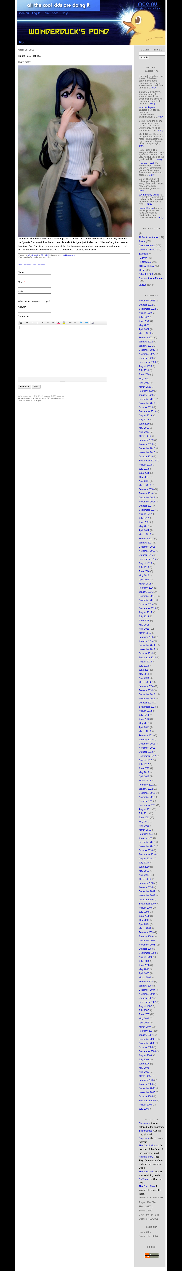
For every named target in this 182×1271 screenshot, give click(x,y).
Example (143, 253)
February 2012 (146, 784)
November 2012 (147, 747)
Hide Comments (24, 265)
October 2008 (146, 948)
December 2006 (147, 1039)
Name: (22, 272)
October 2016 (146, 555)
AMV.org (143, 1179)
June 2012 (144, 768)
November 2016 (147, 551)
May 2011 (144, 821)
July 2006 (144, 1059)
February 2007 (146, 1030)
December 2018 (147, 448)
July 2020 (144, 370)
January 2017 (146, 542)
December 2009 (147, 891)
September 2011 (147, 805)
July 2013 (144, 715)
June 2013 (144, 719)
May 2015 (144, 624)
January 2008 (146, 985)
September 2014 (147, 657)
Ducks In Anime (147, 249)
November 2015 (147, 600)
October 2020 (146, 358)
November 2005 (147, 1092)
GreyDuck (144, 1138)
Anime (142, 241)
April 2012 (144, 776)
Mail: (21, 282)
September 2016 (147, 559)
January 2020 (146, 395)
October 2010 (146, 850)
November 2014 (147, 649)
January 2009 (146, 936)
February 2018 (146, 489)
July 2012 (144, 764)
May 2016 (144, 575)
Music (142, 270)
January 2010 (146, 887)
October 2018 (146, 456)
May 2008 (144, 969)
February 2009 (146, 932)
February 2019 (146, 440)
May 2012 (144, 772)
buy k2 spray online (149, 194)
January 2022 (146, 341)
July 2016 (144, 567)
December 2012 (147, 743)
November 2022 (147, 300)
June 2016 (144, 571)
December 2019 (147, 399)
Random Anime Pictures (151, 278)
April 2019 (144, 432)
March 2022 (145, 333)
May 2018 (144, 477)
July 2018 (144, 468)
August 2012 (145, 760)
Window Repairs (147, 107)
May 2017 (144, 526)
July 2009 (144, 912)
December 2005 (147, 1088)
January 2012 (146, 788)
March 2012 (145, 780)
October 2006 (146, 1047)
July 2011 (144, 813)
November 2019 (147, 403)
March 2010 (145, 879)
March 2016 (145, 583)
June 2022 (144, 321)
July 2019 (144, 419)
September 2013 (147, 706)
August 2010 (145, 858)
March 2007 (145, 1026)
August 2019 (145, 415)
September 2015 (147, 608)
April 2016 (144, 579)
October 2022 (146, 304)
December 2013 (147, 694)
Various (142, 284)
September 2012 (147, 756)
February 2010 (146, 883)
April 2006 (144, 1072)
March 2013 (145, 731)
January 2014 (146, 690)
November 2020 (147, 354)
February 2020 (146, 391)
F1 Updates (145, 262)
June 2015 (144, 620)
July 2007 (144, 1010)
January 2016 (146, 592)
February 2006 (146, 1080)
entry (154, 87)
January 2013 (146, 739)
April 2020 (144, 382)
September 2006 (147, 1051)
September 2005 (147, 1100)
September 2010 (147, 854)
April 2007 (144, 1022)
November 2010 (147, 846)
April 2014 (144, 678)
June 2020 (144, 374)
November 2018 (147, 452)
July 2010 (144, 862)
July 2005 (144, 1108)
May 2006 (144, 1067)
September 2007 (147, 1002)
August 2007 (145, 1006)
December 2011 (147, 793)
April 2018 (144, 481)
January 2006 (146, 1084)
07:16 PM (45, 255)
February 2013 (146, 735)
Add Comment (69, 255)
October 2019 (146, 407)
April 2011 (144, 825)
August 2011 (145, 809)
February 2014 (146, 686)
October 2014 (146, 653)
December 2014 (147, 645)
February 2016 (146, 587)
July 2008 (144, 961)
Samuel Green (146, 208)
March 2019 (145, 436)
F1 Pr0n (143, 257)
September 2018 (147, 460)
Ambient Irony (146, 1156)
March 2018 (145, 485)
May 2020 (144, 378)
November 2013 (147, 698)
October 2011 (145, 801)
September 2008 (147, 953)
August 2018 (145, 464)
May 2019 (144, 427)
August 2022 (145, 313)
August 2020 (145, 366)
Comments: (24, 316)
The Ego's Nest (147, 1171)
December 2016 (147, 546)
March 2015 (145, 633)
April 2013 (144, 727)
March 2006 (145, 1076)
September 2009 (147, 903)
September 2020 (147, 362)
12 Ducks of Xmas (148, 237)
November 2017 (147, 501)
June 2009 (144, 916)
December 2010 (147, 842)
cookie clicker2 (146, 163)
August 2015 (145, 612)
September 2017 (147, 510)
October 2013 (146, 702)
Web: (20, 291)
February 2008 (146, 981)
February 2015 (146, 637)
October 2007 (146, 998)
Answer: (22, 307)
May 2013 (144, 723)
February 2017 (146, 538)
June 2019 (144, 423)
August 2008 (145, 957)
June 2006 (144, 1063)
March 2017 (145, 534)
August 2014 (145, 661)
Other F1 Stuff (146, 274)
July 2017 (144, 518)
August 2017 (145, 514)
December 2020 (147, 350)
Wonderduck (33, 255)
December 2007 (147, 989)
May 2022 (144, 325)
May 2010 (144, 871)
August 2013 (145, 711)
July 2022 (144, 317)
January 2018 (146, 493)
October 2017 (146, 505)
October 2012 (146, 752)
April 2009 (144, 924)
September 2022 (147, 308)
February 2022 (146, 337)
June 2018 (144, 473)
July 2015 (144, 616)
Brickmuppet (145, 1130)
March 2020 (145, 386)
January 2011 (145, 838)
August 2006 (145, 1055)
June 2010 (144, 866)
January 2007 (146, 1035)
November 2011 (147, 797)
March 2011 (145, 829)
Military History (146, 266)
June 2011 (144, 817)
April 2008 (144, 973)
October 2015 (146, 604)
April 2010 (144, 875)
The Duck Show (147, 1186)
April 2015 (144, 628)
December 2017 (147, 497)
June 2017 (144, 522)
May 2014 (144, 674)
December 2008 (147, 940)
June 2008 (144, 965)
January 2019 (146, 444)
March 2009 (145, 928)
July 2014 (144, 665)
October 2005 (146, 1096)
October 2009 (146, 899)
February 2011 (146, 834)
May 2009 (144, 920)
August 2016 (145, 563)
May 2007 (144, 1018)
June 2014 (144, 669)
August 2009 (145, 907)
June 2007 (144, 1014)
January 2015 (146, 641)
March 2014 (145, 682)
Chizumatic (144, 1123)
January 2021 (146, 345)
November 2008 (147, 944)
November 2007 (147, 994)
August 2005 (145, 1104)
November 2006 (147, 1043)
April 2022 (144, 329)
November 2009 (147, 895)
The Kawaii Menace (149, 1145)
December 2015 (147, 596)
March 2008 (145, 977)
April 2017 (144, 530)
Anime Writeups (147, 245)
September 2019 (147, 411)
